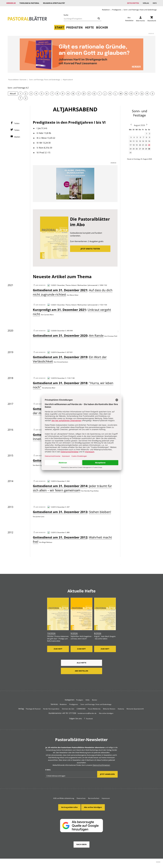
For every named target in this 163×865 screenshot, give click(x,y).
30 (149, 149)
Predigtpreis (116, 10)
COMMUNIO (81, 709)
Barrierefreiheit (93, 798)
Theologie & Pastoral (29, 3)
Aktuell (13, 93)
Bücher (102, 27)
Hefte (89, 27)
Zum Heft (58, 649)
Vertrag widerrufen (69, 807)
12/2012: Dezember (58, 532)
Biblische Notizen (109, 709)
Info (155, 3)
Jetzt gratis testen (90, 248)
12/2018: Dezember (58, 378)
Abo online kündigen (106, 713)
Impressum (106, 798)
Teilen (16, 123)
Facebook (89, 719)
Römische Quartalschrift (135, 709)
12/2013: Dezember (58, 507)
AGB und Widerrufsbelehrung (63, 798)
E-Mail (48, 770)
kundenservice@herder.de (87, 713)
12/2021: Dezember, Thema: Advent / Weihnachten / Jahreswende (74, 285)
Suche (66, 15)
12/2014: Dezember (58, 481)
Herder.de (11, 3)
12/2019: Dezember (58, 352)
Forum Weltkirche (94, 709)
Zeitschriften (133, 3)
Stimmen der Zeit (68, 709)
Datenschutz (81, 798)
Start (59, 27)
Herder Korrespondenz (51, 709)
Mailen (17, 137)
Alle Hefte (81, 663)
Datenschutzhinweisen (101, 765)
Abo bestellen (81, 671)
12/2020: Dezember (58, 331)
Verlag (146, 3)
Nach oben (81, 844)
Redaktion (106, 10)
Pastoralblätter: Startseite (17, 80)
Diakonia (121, 709)
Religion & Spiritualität (54, 3)
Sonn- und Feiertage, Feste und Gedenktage (140, 10)
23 (149, 145)
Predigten (74, 27)
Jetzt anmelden (107, 774)
